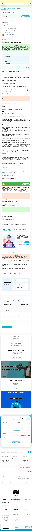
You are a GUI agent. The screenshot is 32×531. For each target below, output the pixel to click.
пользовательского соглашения (25, 244)
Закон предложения (16, 341)
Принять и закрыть (5, 528)
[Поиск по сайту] (30, 4)
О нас (16, 510)
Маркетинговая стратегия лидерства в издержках (15, 354)
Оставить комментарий (7, 327)
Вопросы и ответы (26, 514)
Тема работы (5, 426)
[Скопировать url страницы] (2, 32)
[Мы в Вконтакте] (13, 501)
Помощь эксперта (5, 519)
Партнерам (16, 519)
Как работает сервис (26, 16)
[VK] (26, 435)
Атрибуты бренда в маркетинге (15, 358)
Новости (16, 515)
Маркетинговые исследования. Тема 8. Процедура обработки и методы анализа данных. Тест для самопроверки (23, 479)
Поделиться (8, 301)
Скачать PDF (13, 301)
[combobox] (16, 65)
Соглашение (3, 526)
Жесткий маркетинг (16, 340)
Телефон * (19, 431)
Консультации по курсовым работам (5, 512)
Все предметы (16, 388)
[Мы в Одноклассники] (26, 501)
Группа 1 (5, 25)
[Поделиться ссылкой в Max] (11, 32)
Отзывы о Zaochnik (16, 514)
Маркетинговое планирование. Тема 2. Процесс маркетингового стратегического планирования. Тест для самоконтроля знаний (8, 479)
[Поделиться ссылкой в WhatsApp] (4, 32)
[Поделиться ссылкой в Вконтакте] (9, 32)
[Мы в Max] (18, 501)
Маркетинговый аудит (15, 353)
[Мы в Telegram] (12, 501)
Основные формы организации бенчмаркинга (9, 30)
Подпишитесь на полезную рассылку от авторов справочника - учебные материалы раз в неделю (16, 39)
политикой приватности (9, 330)
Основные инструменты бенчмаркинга (16, 352)
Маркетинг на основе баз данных (16, 357)
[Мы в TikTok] (29, 501)
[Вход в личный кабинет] (28, 4)
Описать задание (26, 184)
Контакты (16, 521)
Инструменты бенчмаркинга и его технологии (9, 28)
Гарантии (16, 513)
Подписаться (27, 242)
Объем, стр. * (19, 426)
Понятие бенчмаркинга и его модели (8, 24)
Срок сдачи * (26, 426)
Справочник (26, 510)
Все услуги (5, 286)
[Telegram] (22, 435)
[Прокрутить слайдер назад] (28, 452)
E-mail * (19, 315)
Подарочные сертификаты (26, 515)
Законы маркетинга (16, 338)
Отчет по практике (15, 387)
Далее (27, 67)
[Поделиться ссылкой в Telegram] (7, 32)
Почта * (4, 437)
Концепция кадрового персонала (16, 356)
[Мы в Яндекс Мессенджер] (20, 501)
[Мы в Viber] (15, 501)
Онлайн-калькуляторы (26, 513)
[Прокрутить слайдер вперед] (30, 452)
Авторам (16, 520)
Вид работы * (5, 422)
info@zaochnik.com (6, 502)
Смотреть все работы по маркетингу (25, 467)
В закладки (23, 301)
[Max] (29, 435)
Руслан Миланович (9, 34)
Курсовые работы (15, 383)
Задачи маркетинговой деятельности (16, 343)
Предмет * (19, 422)
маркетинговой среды (5, 172)
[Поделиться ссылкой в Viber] (6, 32)
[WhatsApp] (24, 435)
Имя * (3, 315)
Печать (18, 301)
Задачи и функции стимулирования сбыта (16, 345)
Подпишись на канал (16, 398)
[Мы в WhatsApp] (17, 501)
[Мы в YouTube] (27, 501)
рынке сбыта (20, 87)
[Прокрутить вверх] (30, 528)
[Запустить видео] (16, 369)
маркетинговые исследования (6, 230)
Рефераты (15, 384)
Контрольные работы (15, 385)
